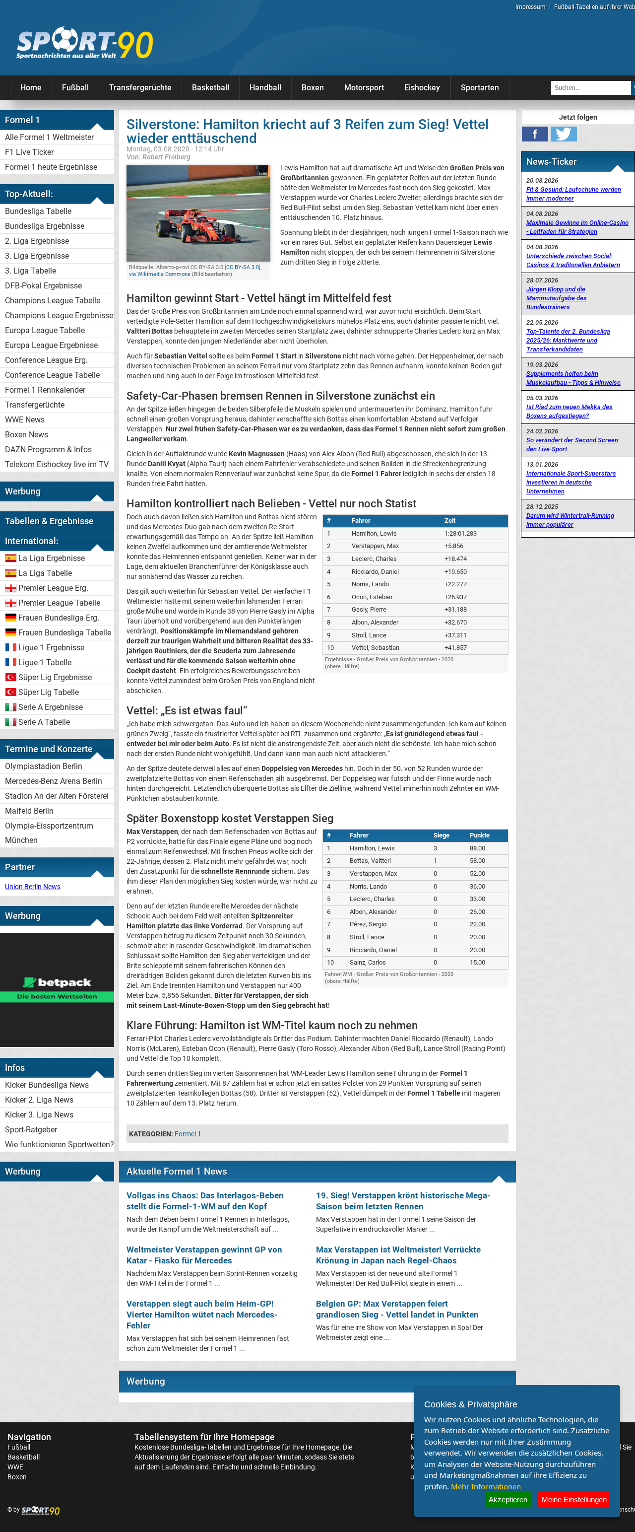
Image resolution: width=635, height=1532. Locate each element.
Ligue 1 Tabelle (44, 662)
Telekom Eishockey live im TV (57, 464)
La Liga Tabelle (45, 573)
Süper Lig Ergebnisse (55, 677)
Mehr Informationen (486, 1486)
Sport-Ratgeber (31, 1129)
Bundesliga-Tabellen (201, 1447)
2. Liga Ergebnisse (37, 241)
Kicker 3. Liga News (39, 1114)
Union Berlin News (33, 887)
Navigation (29, 1437)
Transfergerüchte (140, 87)
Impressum (530, 7)
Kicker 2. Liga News (39, 1100)
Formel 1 (188, 1134)
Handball (265, 87)
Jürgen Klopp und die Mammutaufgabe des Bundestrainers (556, 298)
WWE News (25, 419)
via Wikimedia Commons (159, 274)
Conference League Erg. (46, 360)
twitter (564, 134)
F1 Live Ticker (29, 152)
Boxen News (26, 434)
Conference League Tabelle (52, 375)
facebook (535, 134)
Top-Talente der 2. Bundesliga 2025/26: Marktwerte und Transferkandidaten (568, 340)
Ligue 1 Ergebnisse (51, 647)
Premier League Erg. (53, 588)
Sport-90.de (84, 43)
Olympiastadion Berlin (43, 766)
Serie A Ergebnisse (50, 707)
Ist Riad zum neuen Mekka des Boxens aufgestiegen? (569, 411)
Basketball (210, 87)
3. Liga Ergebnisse (37, 256)
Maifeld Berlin (29, 811)
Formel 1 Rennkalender (45, 390)
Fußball (75, 87)
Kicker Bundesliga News (47, 1085)
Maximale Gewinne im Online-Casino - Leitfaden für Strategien (577, 227)
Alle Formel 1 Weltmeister (49, 137)
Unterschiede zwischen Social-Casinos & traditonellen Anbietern (573, 260)
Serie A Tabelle (44, 722)
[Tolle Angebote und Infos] (57, 1044)
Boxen (313, 87)
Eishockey (422, 87)
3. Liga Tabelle (30, 271)
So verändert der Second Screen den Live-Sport (572, 444)
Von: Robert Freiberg (158, 156)
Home (31, 87)
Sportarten (480, 87)
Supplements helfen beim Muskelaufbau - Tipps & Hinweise (573, 378)
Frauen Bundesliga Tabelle (64, 632)
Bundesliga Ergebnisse (44, 226)
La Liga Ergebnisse (51, 558)
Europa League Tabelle (45, 330)
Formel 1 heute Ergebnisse (51, 167)
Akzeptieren (508, 1499)
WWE (15, 1467)
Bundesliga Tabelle (38, 211)
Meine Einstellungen (574, 1499)
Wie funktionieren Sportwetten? (59, 1144)
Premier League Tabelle (59, 603)
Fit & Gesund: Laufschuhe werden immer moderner (573, 194)
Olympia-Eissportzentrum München (49, 833)
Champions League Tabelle (52, 300)
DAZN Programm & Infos (48, 449)
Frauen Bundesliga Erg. (58, 618)
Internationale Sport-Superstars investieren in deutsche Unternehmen (571, 482)
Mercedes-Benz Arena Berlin (53, 781)
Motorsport (364, 87)
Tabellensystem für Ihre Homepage (204, 1437)
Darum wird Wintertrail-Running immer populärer (570, 520)
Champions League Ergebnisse (59, 315)
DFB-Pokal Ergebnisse (43, 285)
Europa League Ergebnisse (51, 345)
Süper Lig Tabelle (48, 692)
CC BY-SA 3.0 (242, 267)
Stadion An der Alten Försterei (57, 796)
